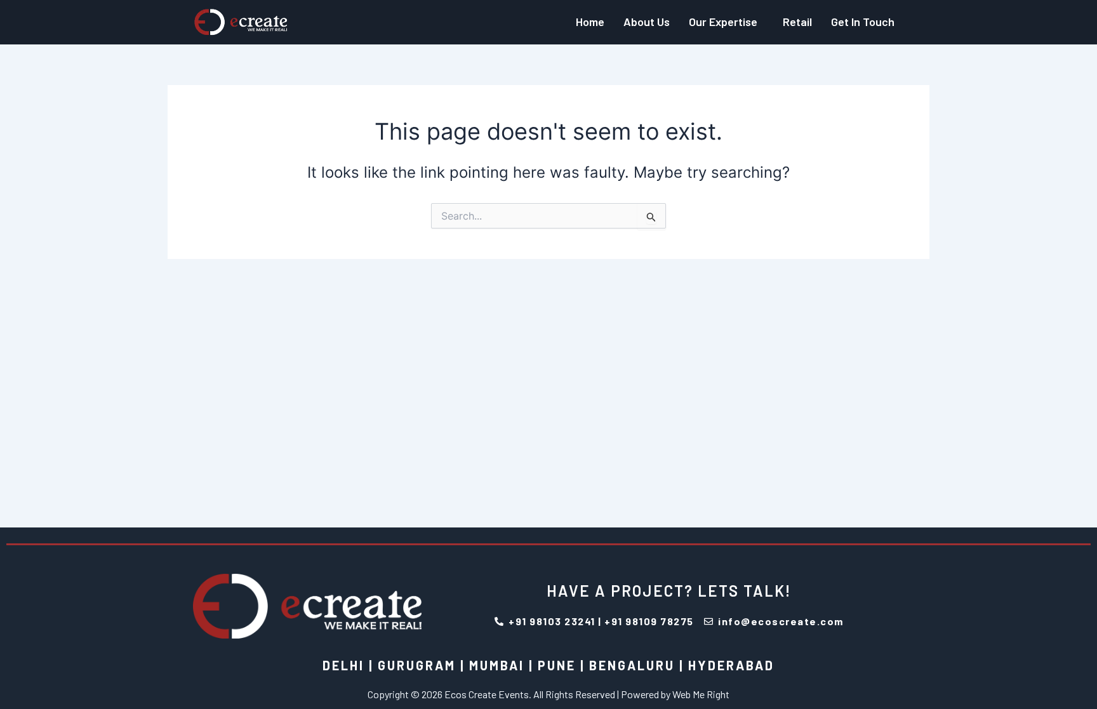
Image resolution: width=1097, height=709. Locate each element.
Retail (797, 22)
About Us (646, 22)
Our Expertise (723, 22)
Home (590, 22)
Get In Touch (862, 22)
